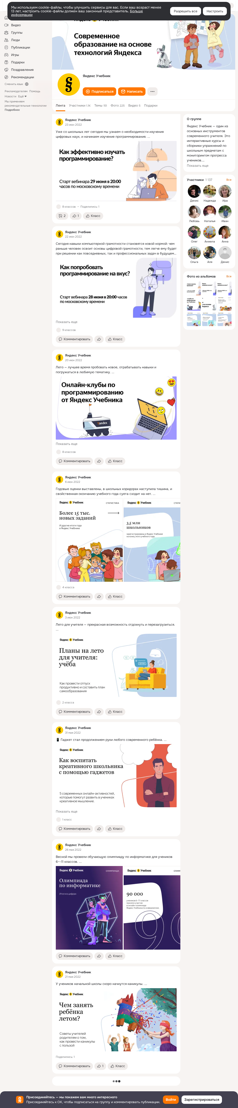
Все (228, 180)
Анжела (210, 241)
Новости (10, 96)
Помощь (34, 91)
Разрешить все (185, 11)
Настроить (215, 11)
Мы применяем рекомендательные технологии (25, 106)
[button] (99, 91)
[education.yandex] (59, 122)
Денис (194, 201)
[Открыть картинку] (89, 540)
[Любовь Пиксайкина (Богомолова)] (194, 211)
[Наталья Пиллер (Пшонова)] (209, 211)
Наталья (209, 221)
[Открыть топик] (116, 134)
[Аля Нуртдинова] (209, 252)
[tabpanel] (116, 594)
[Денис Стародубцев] (194, 191)
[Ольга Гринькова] (194, 252)
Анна (225, 241)
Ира (225, 201)
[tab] (60, 105)
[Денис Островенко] (224, 252)
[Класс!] (58, 206)
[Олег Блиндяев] (194, 232)
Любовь (194, 221)
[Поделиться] (99, 339)
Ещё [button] (21, 96)
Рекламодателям (16, 91)
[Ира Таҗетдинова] (224, 191)
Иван (224, 221)
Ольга (194, 262)
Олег (194, 241)
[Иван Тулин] (224, 211)
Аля (209, 262)
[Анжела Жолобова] (209, 232)
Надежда (210, 201)
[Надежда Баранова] (209, 191)
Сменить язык (14, 84)
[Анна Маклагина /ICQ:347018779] (224, 232)
